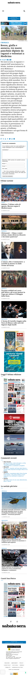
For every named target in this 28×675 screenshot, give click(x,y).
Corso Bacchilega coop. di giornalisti (14, 651)
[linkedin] (4, 59)
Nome (4, 163)
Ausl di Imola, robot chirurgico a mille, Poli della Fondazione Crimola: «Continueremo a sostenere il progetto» (15, 464)
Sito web (4, 168)
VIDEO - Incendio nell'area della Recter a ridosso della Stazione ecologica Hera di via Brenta (16, 469)
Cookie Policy (7, 665)
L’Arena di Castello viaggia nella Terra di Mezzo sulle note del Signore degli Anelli (13, 323)
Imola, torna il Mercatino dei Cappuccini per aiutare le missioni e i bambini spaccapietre (14, 540)
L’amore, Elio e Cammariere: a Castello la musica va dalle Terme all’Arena (13, 263)
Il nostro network (15, 649)
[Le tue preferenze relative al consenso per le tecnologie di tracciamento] (25, 672)
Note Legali (15, 665)
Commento (5, 149)
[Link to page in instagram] (17, 621)
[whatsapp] (7, 59)
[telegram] (10, 59)
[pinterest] (6, 59)
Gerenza (22, 665)
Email (4, 166)
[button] (22, 10)
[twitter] (2, 59)
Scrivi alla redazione (14, 669)
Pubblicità (8, 667)
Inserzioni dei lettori (17, 667)
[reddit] (9, 59)
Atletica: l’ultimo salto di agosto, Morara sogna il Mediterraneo (11, 206)
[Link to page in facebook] (11, 621)
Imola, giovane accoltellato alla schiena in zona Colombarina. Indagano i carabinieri (12, 568)
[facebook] (1, 59)
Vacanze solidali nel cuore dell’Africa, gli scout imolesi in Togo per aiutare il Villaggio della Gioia (13, 293)
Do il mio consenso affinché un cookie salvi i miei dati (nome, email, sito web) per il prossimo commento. (14, 172)
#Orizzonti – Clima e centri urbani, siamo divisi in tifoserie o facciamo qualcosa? (13, 235)
